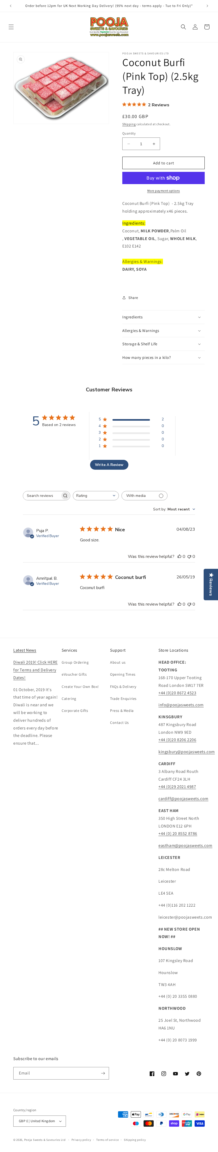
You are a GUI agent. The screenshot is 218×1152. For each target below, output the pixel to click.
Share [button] (133, 297)
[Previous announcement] (10, 6)
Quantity (129, 133)
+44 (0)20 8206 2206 (177, 740)
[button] (11, 27)
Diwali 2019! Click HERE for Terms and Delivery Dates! (35, 669)
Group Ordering (75, 662)
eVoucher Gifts (74, 674)
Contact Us (119, 722)
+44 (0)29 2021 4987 (177, 786)
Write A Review (109, 464)
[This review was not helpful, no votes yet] (189, 556)
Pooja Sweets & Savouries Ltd (45, 1140)
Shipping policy (135, 1140)
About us (118, 662)
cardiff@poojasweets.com (183, 798)
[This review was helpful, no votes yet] (179, 556)
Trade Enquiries (123, 698)
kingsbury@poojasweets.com (186, 752)
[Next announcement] (207, 6)
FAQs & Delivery (123, 686)
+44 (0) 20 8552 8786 (177, 833)
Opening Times (123, 674)
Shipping (129, 124)
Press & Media (122, 710)
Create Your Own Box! (80, 686)
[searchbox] (41, 495)
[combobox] (96, 495)
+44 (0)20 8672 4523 (177, 693)
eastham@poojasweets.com (185, 845)
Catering (69, 698)
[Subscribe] (103, 1073)
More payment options (163, 191)
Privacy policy (81, 1140)
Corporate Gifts (75, 710)
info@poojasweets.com (181, 705)
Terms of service (107, 1140)
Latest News (24, 650)
